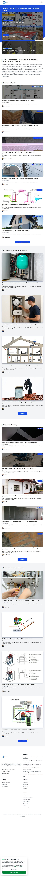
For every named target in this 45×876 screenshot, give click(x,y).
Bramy (24, 790)
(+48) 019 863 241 (6, 771)
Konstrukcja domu (26, 799)
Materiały (24, 792)
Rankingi (24, 805)
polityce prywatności (18, 866)
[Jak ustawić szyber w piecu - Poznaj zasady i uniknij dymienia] (22, 388)
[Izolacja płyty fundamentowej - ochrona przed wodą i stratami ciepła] (22, 33)
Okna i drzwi (25, 803)
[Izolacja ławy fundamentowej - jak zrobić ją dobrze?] (22, 196)
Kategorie (25, 779)
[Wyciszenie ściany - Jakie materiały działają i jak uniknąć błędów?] (22, 513)
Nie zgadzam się (14, 869)
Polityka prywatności (19, 814)
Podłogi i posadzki (26, 801)
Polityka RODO (30, 814)
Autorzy (4, 779)
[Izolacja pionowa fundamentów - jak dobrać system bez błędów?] (22, 117)
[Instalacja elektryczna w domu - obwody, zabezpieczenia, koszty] (22, 170)
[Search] (41, 2)
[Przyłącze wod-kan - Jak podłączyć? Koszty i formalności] (22, 624)
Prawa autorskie (11, 814)
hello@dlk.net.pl (6, 773)
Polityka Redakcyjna (38, 814)
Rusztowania (25, 782)
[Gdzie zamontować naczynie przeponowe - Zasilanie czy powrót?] (22, 267)
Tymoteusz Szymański (8, 289)
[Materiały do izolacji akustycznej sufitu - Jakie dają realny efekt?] (22, 434)
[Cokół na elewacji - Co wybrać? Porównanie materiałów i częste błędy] (22, 486)
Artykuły (25, 754)
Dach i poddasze (26, 795)
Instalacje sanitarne (26, 807)
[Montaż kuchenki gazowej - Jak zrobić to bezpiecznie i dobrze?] (22, 667)
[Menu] (40, 2)
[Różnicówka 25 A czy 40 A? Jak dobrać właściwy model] (22, 19)
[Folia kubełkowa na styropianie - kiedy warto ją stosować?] (22, 144)
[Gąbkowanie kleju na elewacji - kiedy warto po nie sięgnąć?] (22, 47)
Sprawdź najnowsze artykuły (22, 242)
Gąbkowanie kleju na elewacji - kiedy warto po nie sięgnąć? (19, 50)
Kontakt (25, 814)
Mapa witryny (22, 816)
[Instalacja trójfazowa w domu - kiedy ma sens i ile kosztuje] (22, 92)
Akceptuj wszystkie (14, 872)
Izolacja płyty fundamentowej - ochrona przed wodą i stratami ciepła (16, 36)
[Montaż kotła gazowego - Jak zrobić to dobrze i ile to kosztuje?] (22, 309)
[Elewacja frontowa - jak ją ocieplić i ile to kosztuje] (22, 222)
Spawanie (25, 788)
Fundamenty (25, 784)
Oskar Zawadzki (7, 372)
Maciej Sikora (6, 331)
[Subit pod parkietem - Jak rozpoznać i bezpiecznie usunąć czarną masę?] (22, 539)
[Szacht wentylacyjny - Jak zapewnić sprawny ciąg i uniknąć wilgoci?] (22, 349)
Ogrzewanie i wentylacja (28, 797)
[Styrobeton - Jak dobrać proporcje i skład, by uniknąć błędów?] (22, 460)
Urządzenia (25, 786)
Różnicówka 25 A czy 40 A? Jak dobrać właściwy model (13, 22)
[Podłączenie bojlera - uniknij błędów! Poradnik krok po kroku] (22, 711)
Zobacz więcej (22, 413)
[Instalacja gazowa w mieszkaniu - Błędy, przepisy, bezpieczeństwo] (22, 585)
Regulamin (5, 814)
